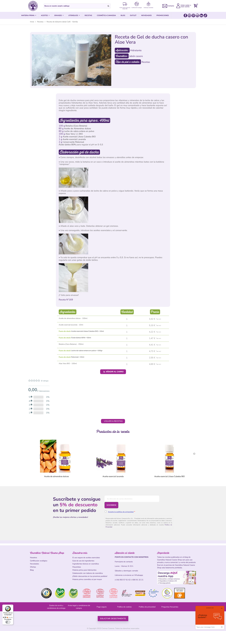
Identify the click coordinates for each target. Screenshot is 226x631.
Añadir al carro (114, 371)
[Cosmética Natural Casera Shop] (33, 6)
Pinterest (193, 15)
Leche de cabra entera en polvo (79, 131)
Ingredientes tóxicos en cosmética (85, 564)
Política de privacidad (147, 607)
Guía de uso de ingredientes (83, 561)
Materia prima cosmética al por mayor (87, 579)
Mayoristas (76, 567)
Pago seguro (102, 607)
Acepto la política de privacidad (121, 512)
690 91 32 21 (137, 580)
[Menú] (11, 606)
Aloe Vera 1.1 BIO (74, 133)
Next (194, 453)
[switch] (8, 622)
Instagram (197, 15)
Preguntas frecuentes (169, 607)
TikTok (205, 15)
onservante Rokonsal (74, 142)
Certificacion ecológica (38, 561)
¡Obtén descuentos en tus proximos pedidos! (89, 576)
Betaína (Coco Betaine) (76, 125)
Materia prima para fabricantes (84, 570)
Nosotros (33, 557)
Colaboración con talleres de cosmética (87, 573)
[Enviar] (108, 6)
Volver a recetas (113, 421)
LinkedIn (201, 15)
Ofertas (33, 567)
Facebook (185, 15)
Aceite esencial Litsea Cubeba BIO (79, 136)
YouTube (189, 15)
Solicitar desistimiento (113, 618)
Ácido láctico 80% (67, 144)
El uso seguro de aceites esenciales (86, 557)
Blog (32, 570)
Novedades (34, 564)
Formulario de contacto (124, 561)
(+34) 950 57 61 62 (123, 580)
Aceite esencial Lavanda (74, 139)
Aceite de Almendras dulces (77, 128)
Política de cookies (124, 607)
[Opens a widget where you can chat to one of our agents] (210, 617)
